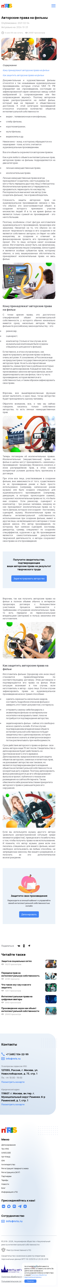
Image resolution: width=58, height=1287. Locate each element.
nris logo (6, 6)
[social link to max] (9, 1206)
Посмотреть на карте (13, 1081)
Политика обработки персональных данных (20, 1276)
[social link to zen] (25, 1206)
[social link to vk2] (3, 1206)
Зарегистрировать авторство (29, 578)
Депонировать (29, 914)
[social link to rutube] (14, 1206)
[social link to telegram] (20, 1206)
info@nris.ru (13, 1058)
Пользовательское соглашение (15, 1281)
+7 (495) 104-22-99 (17, 1054)
